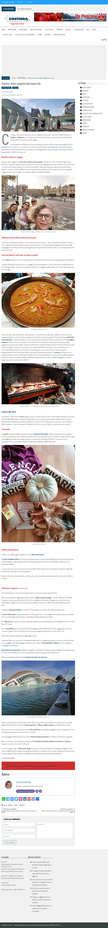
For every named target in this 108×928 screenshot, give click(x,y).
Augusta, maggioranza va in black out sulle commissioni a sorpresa (41, 899)
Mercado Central (38, 555)
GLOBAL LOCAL (8, 35)
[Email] (36, 791)
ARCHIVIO (48, 35)
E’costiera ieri (79, 30)
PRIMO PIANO (12, 30)
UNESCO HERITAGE (36, 30)
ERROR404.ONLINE (59, 35)
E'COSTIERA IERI (87, 104)
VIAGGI (94, 30)
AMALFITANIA (23, 30)
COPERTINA (86, 97)
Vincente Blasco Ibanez (50, 643)
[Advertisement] (54, 60)
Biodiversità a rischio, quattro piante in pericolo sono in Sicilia (19, 811)
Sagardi (65, 748)
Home (3, 30)
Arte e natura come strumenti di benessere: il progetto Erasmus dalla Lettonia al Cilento (42, 882)
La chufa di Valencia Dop (10, 559)
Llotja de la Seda (15, 610)
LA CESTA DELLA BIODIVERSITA (25, 35)
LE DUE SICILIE (49, 30)
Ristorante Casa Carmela (11, 650)
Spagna (10, 805)
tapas (15, 805)
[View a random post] (102, 40)
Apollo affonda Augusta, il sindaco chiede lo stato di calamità (58, 811)
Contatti (30, 2)
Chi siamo (20, 2)
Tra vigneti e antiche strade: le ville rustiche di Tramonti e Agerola (38, 9)
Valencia (22, 805)
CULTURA (68, 30)
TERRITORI (59, 30)
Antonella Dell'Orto (8, 92)
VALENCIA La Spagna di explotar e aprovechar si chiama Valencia (32, 765)
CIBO (87, 30)
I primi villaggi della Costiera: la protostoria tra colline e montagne (42, 908)
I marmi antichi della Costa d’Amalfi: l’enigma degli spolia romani (41, 865)
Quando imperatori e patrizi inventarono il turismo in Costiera (41, 891)
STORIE (40, 35)
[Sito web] (40, 791)
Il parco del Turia (9, 411)
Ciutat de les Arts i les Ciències (36, 657)
